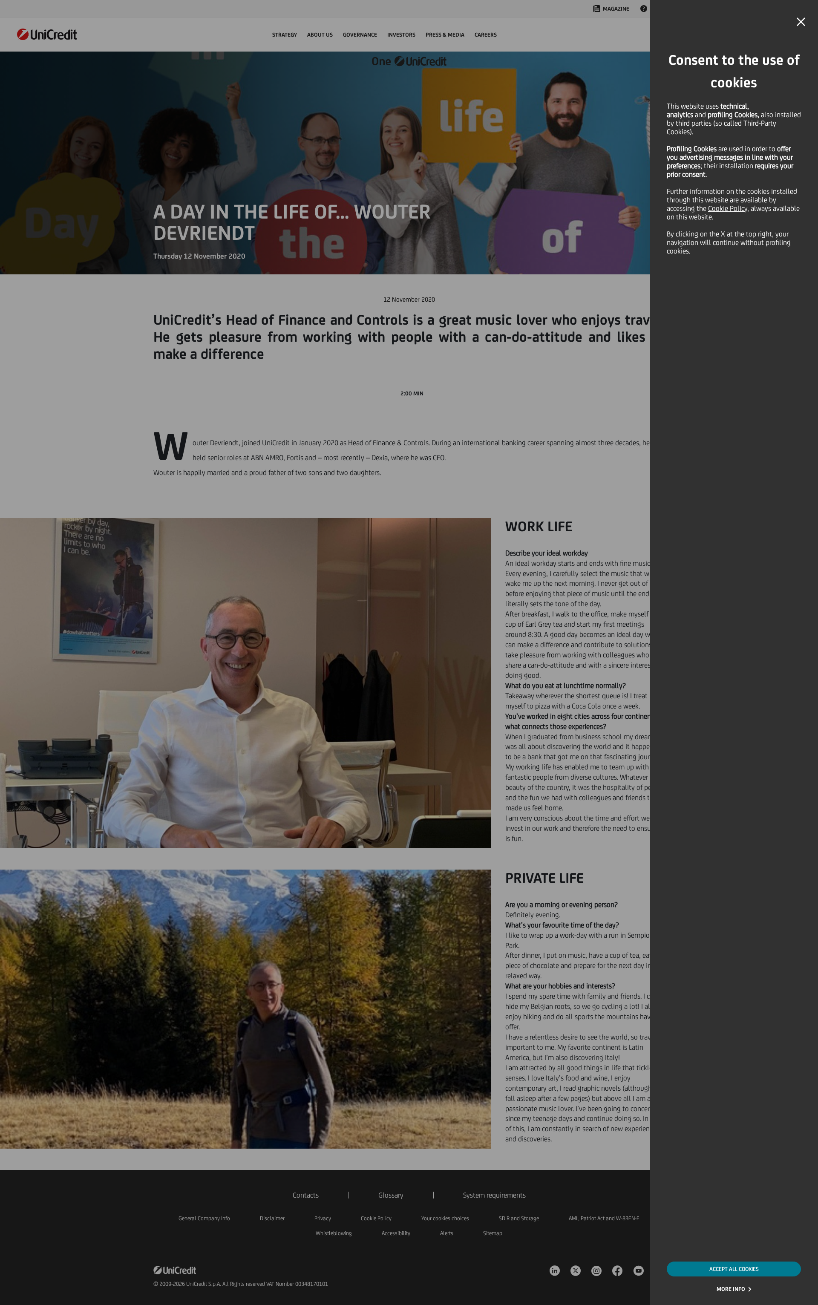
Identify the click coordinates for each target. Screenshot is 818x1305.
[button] (801, 22)
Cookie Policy (727, 208)
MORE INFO (731, 1289)
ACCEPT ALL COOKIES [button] (734, 1269)
